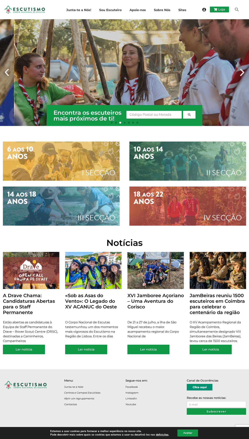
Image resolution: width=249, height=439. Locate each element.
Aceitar (187, 433)
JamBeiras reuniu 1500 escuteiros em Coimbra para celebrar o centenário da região (217, 304)
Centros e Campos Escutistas (82, 392)
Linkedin (131, 398)
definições (162, 434)
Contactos (70, 404)
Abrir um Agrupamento (79, 398)
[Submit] (189, 115)
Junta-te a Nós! (73, 386)
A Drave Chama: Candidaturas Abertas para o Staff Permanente (29, 304)
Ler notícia (24, 349)
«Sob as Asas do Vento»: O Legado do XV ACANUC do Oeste (91, 301)
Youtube (130, 404)
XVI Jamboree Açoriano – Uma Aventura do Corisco (155, 301)
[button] (237, 9)
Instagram (132, 392)
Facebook (131, 386)
